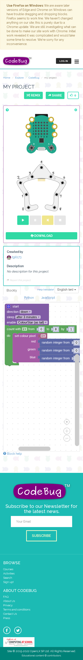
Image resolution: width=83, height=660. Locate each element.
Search (7, 577)
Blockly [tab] (12, 290)
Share (56, 95)
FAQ (6, 596)
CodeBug (34, 77)
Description (15, 266)
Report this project (20, 280)
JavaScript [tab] (48, 297)
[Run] (23, 220)
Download (43, 235)
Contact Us (10, 613)
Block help (14, 453)
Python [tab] (29, 297)
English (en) (65, 289)
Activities (8, 573)
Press (6, 618)
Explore (19, 77)
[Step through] (47, 220)
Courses (8, 569)
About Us (9, 601)
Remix (35, 95)
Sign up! (8, 582)
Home (6, 77)
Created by (15, 252)
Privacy (8, 605)
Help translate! (46, 289)
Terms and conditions (16, 609)
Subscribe (41, 536)
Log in (63, 61)
